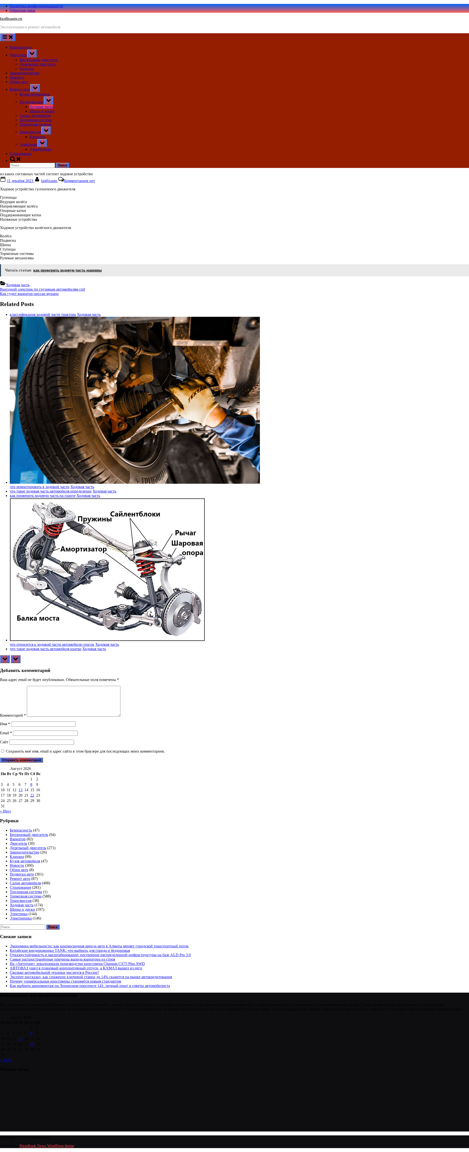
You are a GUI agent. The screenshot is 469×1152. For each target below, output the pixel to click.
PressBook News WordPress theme (47, 1146)
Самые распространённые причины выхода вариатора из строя (62, 959)
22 (32, 795)
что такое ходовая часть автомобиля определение (51, 491)
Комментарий (13, 715)
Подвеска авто (32, 102)
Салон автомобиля (35, 115)
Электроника (40, 149)
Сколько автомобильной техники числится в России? (54, 972)
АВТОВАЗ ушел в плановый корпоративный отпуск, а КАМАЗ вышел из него (76, 968)
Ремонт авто (20, 89)
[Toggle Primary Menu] (8, 37)
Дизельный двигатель (38, 64)
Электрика (28, 144)
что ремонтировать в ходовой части (39, 487)
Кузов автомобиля (35, 94)
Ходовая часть (41, 107)
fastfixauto (49, 181)
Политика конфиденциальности (36, 6)
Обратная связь (22, 10)
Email (6, 733)
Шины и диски (41, 111)
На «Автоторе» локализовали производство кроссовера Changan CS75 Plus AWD (77, 964)
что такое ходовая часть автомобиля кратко (45, 649)
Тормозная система (35, 124)
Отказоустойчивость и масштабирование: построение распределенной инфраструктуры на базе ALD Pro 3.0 (100, 955)
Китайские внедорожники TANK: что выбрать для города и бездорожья (70, 950)
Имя (5, 724)
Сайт (4, 742)
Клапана (27, 68)
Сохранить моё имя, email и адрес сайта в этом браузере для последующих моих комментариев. (85, 751)
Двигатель (18, 55)
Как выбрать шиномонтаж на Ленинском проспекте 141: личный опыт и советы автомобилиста (90, 986)
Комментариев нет (79, 181)
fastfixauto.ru (11, 19)
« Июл (5, 811)
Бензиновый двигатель (39, 60)
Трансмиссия (30, 132)
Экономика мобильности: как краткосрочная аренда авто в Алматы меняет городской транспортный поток (99, 946)
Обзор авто (19, 82)
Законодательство (24, 73)
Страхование (20, 154)
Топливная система (36, 120)
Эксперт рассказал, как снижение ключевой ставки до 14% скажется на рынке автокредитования (91, 977)
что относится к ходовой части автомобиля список (52, 644)
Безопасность (21, 47)
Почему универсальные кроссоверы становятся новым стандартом (65, 981)
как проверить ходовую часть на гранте (42, 496)
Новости (17, 77)
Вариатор (37, 137)
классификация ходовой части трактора (43, 314)
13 (20, 790)
